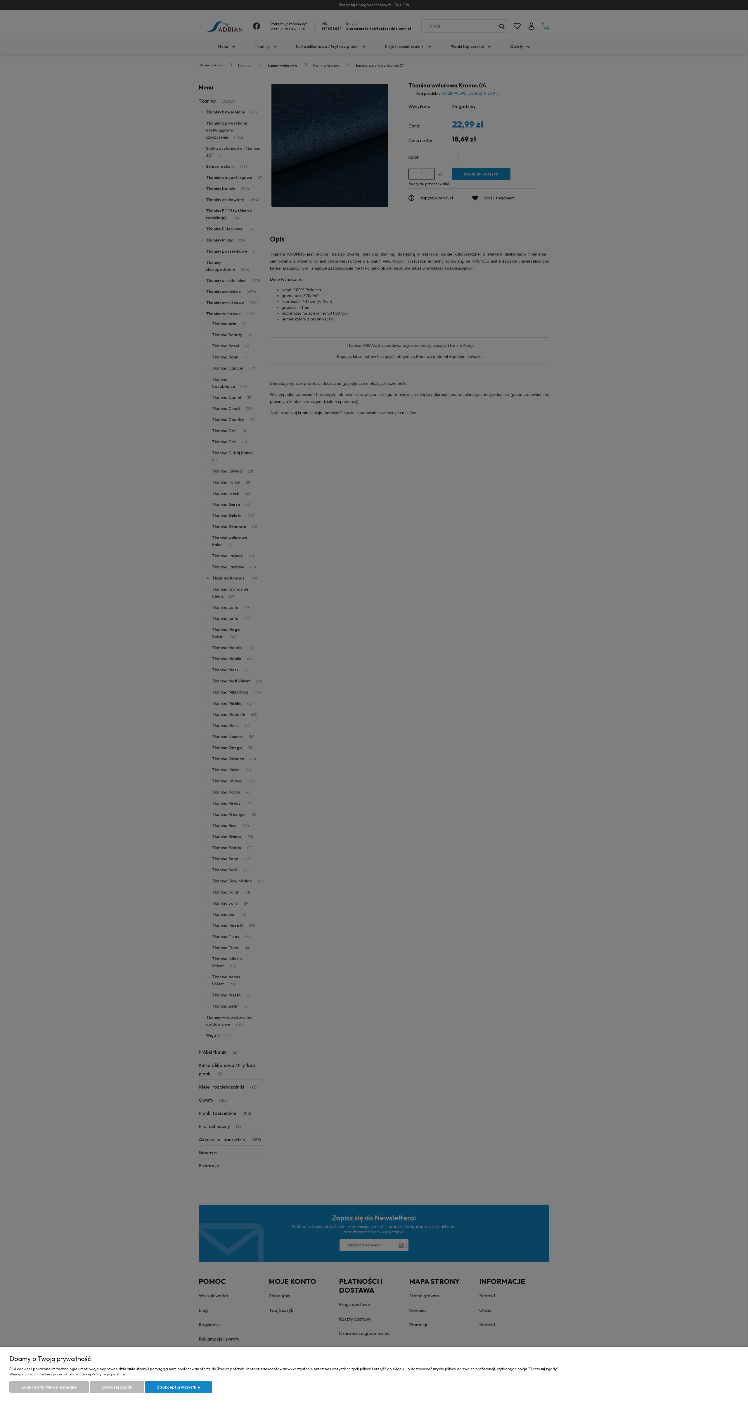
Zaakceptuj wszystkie (178, 1387)
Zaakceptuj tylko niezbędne (49, 1387)
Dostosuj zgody (117, 1387)
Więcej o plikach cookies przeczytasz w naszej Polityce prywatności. (69, 1374)
